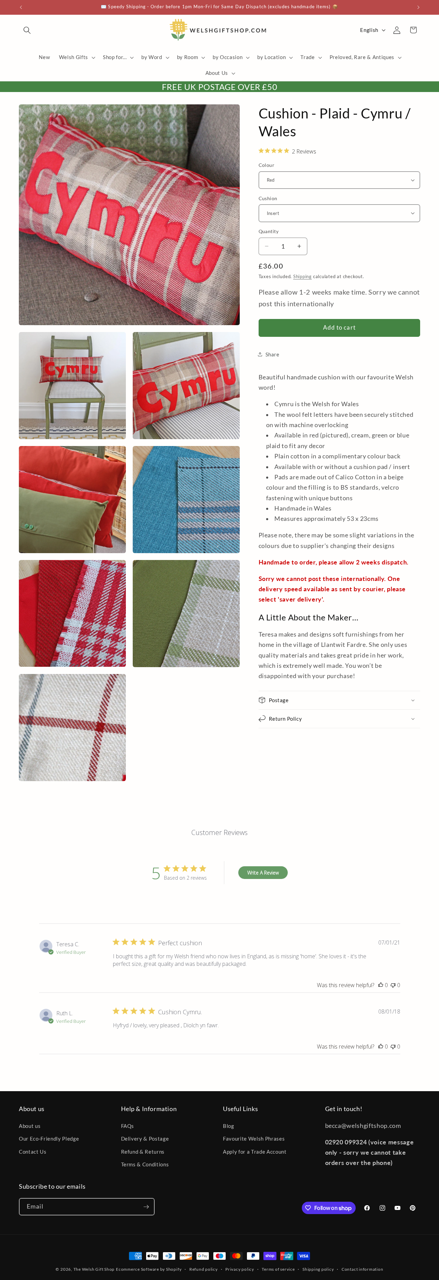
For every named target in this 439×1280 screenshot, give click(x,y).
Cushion (268, 198)
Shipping (302, 276)
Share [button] (272, 354)
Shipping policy (318, 1269)
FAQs (127, 1126)
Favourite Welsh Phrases (254, 1138)
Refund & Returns (143, 1151)
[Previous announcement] (20, 7)
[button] (27, 30)
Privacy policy (239, 1269)
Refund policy (203, 1269)
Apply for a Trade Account (255, 1151)
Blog (228, 1126)
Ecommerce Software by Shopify (148, 1269)
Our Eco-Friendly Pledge (49, 1138)
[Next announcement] (418, 7)
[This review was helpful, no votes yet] (380, 985)
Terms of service (278, 1269)
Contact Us (33, 1151)
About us (29, 1126)
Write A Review (263, 872)
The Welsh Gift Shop (94, 1269)
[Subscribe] (146, 1207)
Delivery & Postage (145, 1138)
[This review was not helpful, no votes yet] (393, 985)
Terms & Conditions (145, 1164)
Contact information (362, 1269)
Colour (267, 165)
